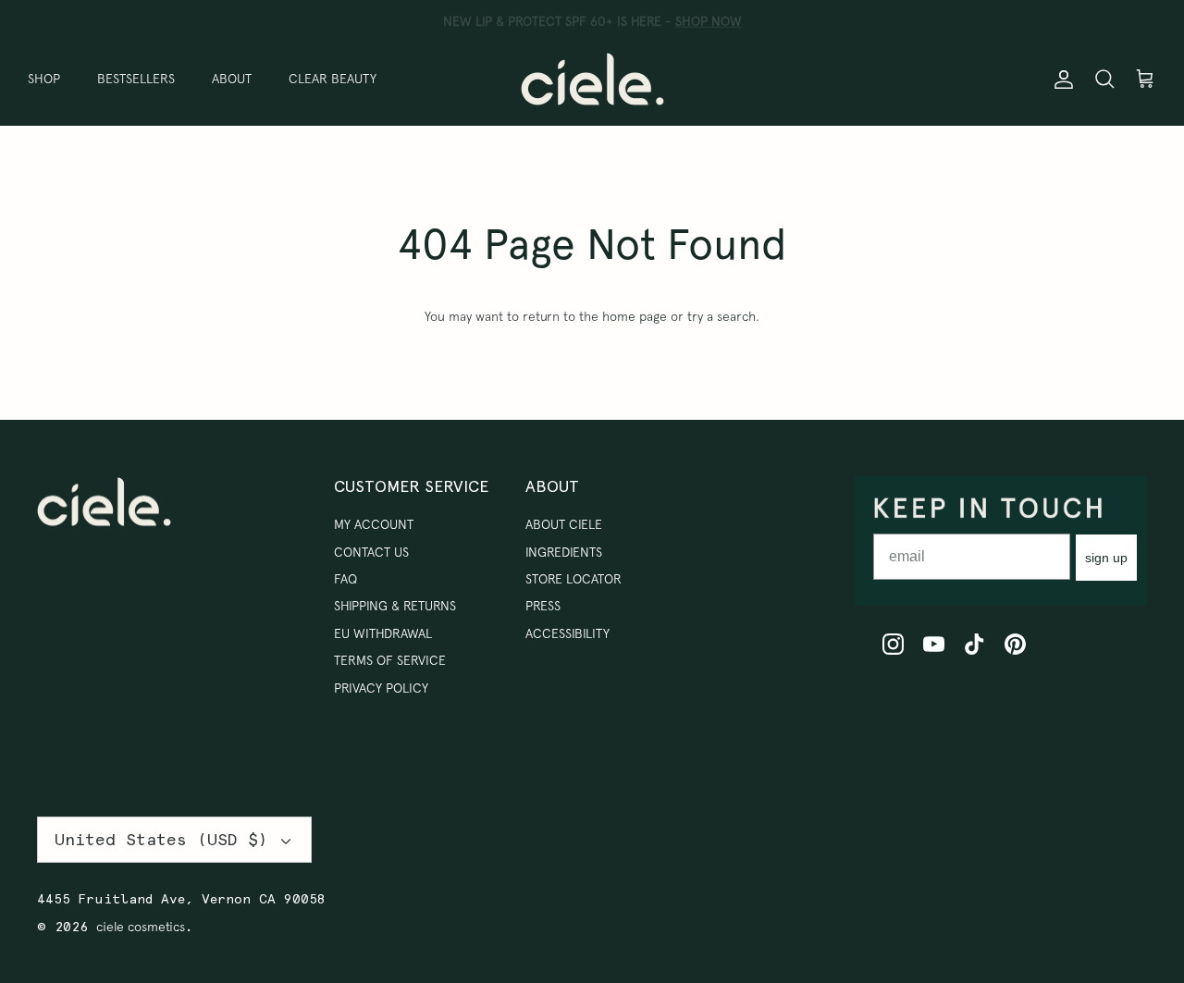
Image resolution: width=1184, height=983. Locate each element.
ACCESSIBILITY (567, 633)
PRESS (543, 605)
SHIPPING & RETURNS (395, 605)
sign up (1106, 557)
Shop (44, 78)
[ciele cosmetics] (592, 79)
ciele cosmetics (140, 926)
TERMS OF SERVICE (390, 660)
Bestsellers (136, 78)
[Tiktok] (974, 644)
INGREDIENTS (563, 552)
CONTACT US (371, 552)
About (232, 78)
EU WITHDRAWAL (383, 633)
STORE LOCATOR (573, 578)
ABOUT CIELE (563, 524)
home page (634, 316)
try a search (721, 316)
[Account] (1060, 79)
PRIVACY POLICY (381, 688)
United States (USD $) (161, 839)
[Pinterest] (1015, 644)
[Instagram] (893, 644)
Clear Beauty (332, 78)
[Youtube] (933, 644)
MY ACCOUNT (373, 524)
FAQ (345, 578)
